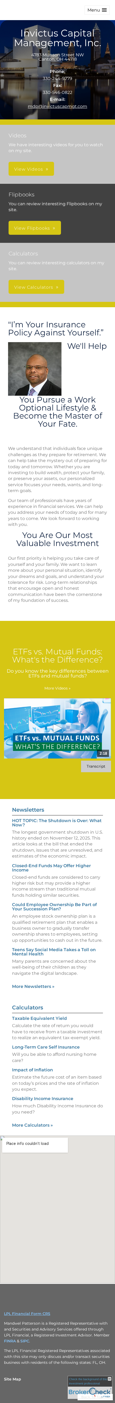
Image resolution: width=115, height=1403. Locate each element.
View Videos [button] (28, 169)
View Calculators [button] (33, 287)
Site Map (12, 1379)
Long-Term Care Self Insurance (46, 1047)
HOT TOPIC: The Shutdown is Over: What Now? (57, 822)
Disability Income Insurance (42, 1098)
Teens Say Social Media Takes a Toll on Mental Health (54, 952)
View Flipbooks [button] (32, 228)
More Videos (57, 688)
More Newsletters (33, 986)
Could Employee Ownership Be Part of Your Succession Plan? (54, 906)
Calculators (27, 1007)
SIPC (24, 1341)
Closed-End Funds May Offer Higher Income (51, 868)
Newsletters (28, 810)
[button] (97, 10)
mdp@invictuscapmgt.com (57, 106)
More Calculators (32, 1125)
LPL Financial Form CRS (27, 1313)
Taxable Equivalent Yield (39, 1018)
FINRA (10, 1341)
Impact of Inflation (32, 1069)
